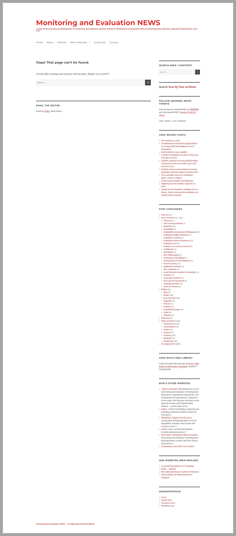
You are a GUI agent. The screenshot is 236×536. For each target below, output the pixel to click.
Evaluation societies (172, 238)
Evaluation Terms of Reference (176, 241)
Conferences (168, 324)
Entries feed (166, 500)
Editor (47, 111)
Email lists (167, 226)
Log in (164, 497)
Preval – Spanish (168, 469)
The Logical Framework (173, 281)
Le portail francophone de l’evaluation (177, 466)
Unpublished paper (171, 309)
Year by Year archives (182, 87)
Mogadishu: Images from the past (176, 418)
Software (167, 275)
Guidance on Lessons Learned (176, 246)
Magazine (167, 301)
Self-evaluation (170, 269)
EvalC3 (164, 409)
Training (167, 335)
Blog (165, 292)
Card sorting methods (172, 223)
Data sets (165, 215)
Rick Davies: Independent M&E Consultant (179, 435)
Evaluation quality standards (175, 235)
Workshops (168, 341)
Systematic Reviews (172, 278)
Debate (166, 329)
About (50, 42)
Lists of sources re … (170, 218)
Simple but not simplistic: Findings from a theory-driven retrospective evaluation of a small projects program (179, 192)
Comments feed (168, 503)
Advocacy (167, 220)
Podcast (166, 304)
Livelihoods (168, 249)
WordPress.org (167, 506)
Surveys (114, 42)
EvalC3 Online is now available (174, 152)
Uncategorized (167, 344)
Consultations (169, 327)
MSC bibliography (171, 255)
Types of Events (168, 321)
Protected (165, 318)
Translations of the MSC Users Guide (177, 446)
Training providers (171, 284)
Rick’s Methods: (78, 42)
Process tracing (170, 263)
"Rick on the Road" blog (171, 389)
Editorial (61, 42)
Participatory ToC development (176, 261)
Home (39, 42)
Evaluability (168, 229)
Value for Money (170, 286)
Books (166, 295)
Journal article (169, 298)
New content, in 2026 (170, 140)
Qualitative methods (172, 266)
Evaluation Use (169, 243)
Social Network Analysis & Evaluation (179, 272)
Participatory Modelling (173, 258)
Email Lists (100, 42)
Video (165, 312)
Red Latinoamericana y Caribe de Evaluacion (180, 472)
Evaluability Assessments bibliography (180, 232)
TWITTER (194, 109)
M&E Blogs (168, 252)
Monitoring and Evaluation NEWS (98, 22)
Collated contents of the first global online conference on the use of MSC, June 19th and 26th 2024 (179, 164)
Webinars (167, 338)
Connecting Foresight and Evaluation (177, 181)
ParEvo (164, 429)
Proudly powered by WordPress (81, 524)
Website (166, 315)
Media (163, 289)
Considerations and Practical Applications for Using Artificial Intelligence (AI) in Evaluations (179, 146)
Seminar (167, 332)
